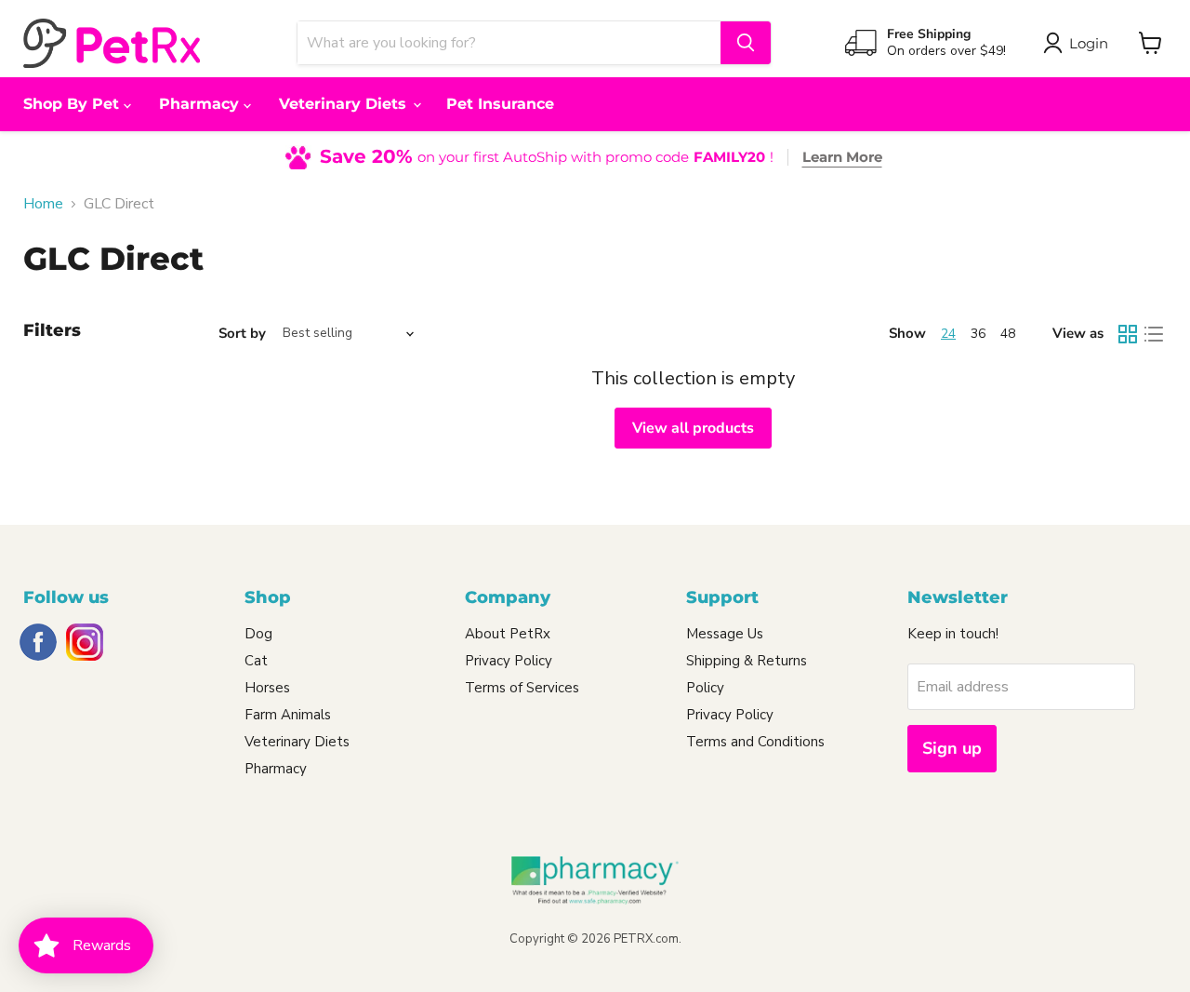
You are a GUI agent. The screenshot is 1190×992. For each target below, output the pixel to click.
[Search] (746, 42)
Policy (705, 687)
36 (978, 333)
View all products (693, 428)
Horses (267, 687)
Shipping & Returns (746, 660)
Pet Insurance (500, 104)
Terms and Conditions (755, 741)
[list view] (1154, 334)
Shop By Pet (73, 104)
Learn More (842, 157)
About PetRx (507, 633)
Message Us (724, 633)
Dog (258, 633)
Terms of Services (522, 687)
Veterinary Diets (345, 104)
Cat (256, 660)
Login (1088, 43)
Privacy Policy (508, 660)
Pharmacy (201, 104)
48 (1007, 333)
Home (43, 203)
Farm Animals (288, 714)
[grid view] (1128, 334)
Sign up (952, 748)
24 (948, 333)
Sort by (242, 334)
